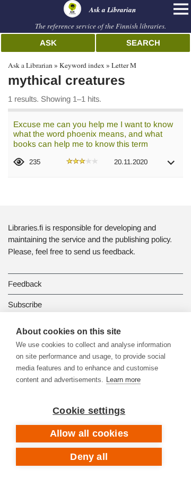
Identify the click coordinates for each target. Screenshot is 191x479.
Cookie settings (89, 410)
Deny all (89, 456)
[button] (171, 166)
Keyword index (82, 65)
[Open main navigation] (180, 9)
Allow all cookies (89, 433)
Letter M (123, 65)
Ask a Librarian (30, 65)
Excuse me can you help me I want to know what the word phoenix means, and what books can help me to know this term (93, 134)
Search (143, 42)
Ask (48, 42)
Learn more (123, 380)
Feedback (24, 283)
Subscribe (25, 304)
